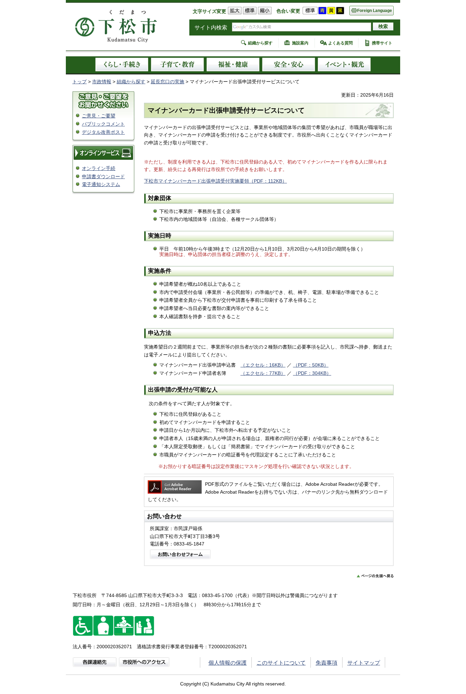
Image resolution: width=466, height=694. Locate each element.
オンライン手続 (98, 168)
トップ (79, 81)
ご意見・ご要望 (98, 115)
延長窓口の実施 (167, 81)
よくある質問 (340, 43)
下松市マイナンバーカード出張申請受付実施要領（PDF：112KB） (215, 181)
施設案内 (300, 43)
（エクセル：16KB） (263, 365)
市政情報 (101, 81)
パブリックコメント (103, 124)
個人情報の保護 (227, 663)
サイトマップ (363, 663)
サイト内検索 (210, 27)
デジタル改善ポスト (103, 132)
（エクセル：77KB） (263, 373)
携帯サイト (382, 43)
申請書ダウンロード (103, 176)
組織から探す (260, 43)
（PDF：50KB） (311, 365)
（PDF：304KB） (312, 373)
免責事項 (326, 663)
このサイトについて (281, 663)
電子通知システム (101, 184)
